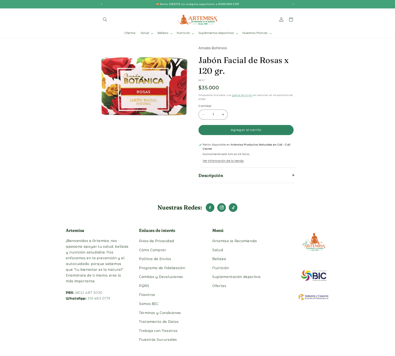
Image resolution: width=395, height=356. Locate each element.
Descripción (211, 175)
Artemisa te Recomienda (234, 241)
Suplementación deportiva (236, 277)
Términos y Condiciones (160, 313)
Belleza (219, 259)
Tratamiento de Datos (159, 322)
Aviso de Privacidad (156, 241)
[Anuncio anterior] (101, 4)
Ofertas (219, 286)
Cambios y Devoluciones (161, 277)
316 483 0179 (98, 298)
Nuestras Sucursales (158, 340)
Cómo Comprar (152, 250)
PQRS (144, 286)
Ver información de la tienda (223, 160)
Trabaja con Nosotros (158, 331)
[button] (105, 19)
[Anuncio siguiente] (293, 4)
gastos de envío (242, 95)
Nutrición (220, 268)
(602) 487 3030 (88, 293)
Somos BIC (149, 304)
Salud (217, 250)
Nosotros (147, 295)
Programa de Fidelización (162, 268)
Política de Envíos (155, 259)
